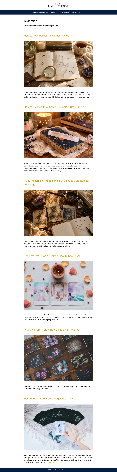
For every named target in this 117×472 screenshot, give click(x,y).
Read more (53, 462)
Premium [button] (53, 12)
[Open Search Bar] (83, 12)
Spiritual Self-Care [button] (64, 12)
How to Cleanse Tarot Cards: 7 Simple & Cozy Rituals (54, 106)
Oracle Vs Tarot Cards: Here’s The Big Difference (51, 329)
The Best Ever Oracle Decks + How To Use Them (52, 255)
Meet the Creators (76, 12)
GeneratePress (67, 469)
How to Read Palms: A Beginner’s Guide (46, 35)
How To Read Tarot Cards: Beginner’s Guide (49, 398)
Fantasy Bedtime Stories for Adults (41, 12)
